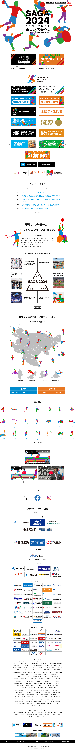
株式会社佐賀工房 (35, 663)
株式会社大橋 (28, 680)
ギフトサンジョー (26, 669)
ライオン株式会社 (28, 701)
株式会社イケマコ (28, 692)
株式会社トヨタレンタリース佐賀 (37, 678)
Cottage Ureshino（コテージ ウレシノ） (21, 663)
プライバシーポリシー (21, 741)
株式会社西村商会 (30, 694)
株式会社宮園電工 (37, 680)
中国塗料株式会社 (47, 681)
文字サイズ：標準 (50, 2)
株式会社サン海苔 (32, 687)
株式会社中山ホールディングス (18, 680)
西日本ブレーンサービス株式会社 (34, 672)
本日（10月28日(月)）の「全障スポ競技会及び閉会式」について (35, 208)
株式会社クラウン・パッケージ (33, 696)
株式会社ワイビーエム (36, 669)
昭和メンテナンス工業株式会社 (24, 674)
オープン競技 (58, 392)
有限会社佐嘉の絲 (44, 663)
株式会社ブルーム (57, 665)
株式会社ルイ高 (21, 661)
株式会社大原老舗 (30, 689)
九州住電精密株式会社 (37, 676)
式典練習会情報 (46, 164)
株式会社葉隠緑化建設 (58, 670)
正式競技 (45, 392)
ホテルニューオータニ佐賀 (53, 685)
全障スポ (51, 389)
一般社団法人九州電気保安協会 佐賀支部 (22, 699)
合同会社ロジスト (49, 678)
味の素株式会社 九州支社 (55, 696)
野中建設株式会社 (29, 661)
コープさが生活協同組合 (17, 667)
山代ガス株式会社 (58, 683)
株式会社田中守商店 (46, 692)
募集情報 (48, 188)
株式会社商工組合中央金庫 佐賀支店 (19, 672)
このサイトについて (49, 741)
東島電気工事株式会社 (37, 683)
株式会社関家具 (38, 681)
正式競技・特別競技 (14, 392)
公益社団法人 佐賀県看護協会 (37, 667)
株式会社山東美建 (37, 701)
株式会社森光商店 (56, 681)
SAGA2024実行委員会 (64, 741)
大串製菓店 (45, 701)
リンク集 (7, 741)
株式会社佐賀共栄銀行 (29, 681)
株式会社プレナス (28, 665)
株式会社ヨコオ (35, 670)
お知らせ (37, 188)
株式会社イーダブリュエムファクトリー (21, 678)
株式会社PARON (54, 694)
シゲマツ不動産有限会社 (57, 680)
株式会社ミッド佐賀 (52, 687)
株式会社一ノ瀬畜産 (56, 669)
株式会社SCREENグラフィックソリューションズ (43, 665)
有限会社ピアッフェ (45, 696)
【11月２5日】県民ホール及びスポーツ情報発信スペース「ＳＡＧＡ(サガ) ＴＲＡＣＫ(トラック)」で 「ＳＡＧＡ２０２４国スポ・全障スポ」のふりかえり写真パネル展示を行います (41, 205)
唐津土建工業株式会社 (49, 689)
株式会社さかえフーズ (42, 685)
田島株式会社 (45, 674)
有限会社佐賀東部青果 (21, 703)
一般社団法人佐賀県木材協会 (55, 701)
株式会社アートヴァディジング (37, 705)
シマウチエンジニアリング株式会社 (23, 676)
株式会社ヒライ (27, 667)
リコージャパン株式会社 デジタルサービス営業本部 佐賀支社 (38, 690)
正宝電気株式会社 (20, 685)
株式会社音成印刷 (21, 694)
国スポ (23, 389)
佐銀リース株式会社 (56, 692)
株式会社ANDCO (59, 689)
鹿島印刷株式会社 (50, 698)
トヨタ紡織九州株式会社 (28, 698)
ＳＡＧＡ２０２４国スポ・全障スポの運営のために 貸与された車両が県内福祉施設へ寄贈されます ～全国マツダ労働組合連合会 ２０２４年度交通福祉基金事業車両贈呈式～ (41, 195)
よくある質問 (35, 741)
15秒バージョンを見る (17, 482)
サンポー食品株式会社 (37, 674)
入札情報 (58, 188)
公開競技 (23, 392)
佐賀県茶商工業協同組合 (55, 699)
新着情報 (16, 188)
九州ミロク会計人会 (22, 687)
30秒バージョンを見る (29, 482)
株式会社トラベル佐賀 (47, 680)
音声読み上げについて (60, 2)
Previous (9, 144)
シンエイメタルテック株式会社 (46, 670)
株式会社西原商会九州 (18, 665)
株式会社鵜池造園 (54, 676)
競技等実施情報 (27, 188)
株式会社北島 (49, 683)
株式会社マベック (35, 699)
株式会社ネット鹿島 (17, 698)
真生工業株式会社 (58, 678)
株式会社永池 (17, 669)
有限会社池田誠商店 (18, 692)
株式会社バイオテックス (39, 698)
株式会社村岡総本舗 (45, 699)
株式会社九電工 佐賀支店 (19, 690)
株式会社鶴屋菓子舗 (46, 669)
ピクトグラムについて (37, 442)
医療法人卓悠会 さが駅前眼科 (40, 661)
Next (65, 144)
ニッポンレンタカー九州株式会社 (42, 694)
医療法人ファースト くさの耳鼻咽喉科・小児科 (21, 670)
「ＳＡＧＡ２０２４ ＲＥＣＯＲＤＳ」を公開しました (33, 192)
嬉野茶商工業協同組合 (19, 701)
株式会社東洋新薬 (27, 683)
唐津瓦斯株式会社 (19, 681)
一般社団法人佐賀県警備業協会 (19, 689)
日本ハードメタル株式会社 (20, 696)
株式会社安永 (29, 703)
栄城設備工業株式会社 (56, 690)
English (69, 2)
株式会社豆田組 (53, 674)
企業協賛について (37, 512)
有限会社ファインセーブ (30, 685)
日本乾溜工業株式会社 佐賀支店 (56, 663)
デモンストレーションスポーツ (32, 392)
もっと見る (37, 212)
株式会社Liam (46, 676)
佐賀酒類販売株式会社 (18, 683)
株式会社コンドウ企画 (53, 661)
